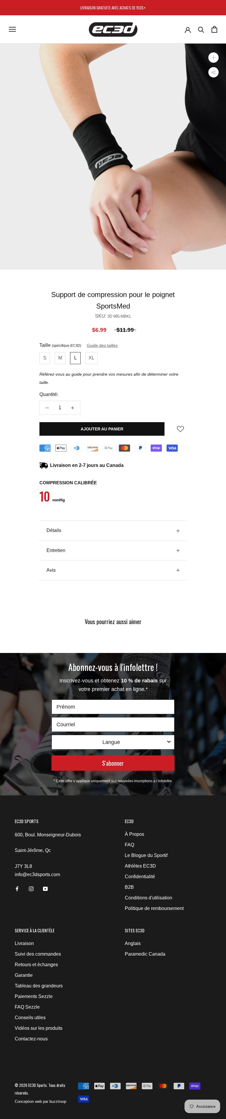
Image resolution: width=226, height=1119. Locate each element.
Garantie (24, 975)
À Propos (134, 834)
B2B (129, 887)
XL (91, 357)
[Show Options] (169, 742)
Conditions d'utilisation (148, 897)
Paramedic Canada (145, 953)
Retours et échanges (36, 964)
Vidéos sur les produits (38, 1028)
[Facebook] (17, 888)
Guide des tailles (102, 345)
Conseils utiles (30, 1017)
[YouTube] (45, 888)
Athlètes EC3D (140, 865)
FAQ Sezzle (27, 1006)
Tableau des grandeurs (39, 985)
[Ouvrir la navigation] (12, 29)
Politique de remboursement (154, 908)
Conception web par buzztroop (40, 1101)
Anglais (133, 943)
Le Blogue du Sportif (146, 855)
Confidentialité (140, 876)
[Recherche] (201, 29)
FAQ (129, 844)
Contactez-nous (31, 1038)
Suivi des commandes (38, 953)
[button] (180, 431)
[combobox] (111, 742)
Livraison (24, 943)
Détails (53, 530)
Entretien (55, 550)
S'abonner (113, 763)
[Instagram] (31, 888)
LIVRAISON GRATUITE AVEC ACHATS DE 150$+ (113, 8)
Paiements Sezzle (34, 996)
